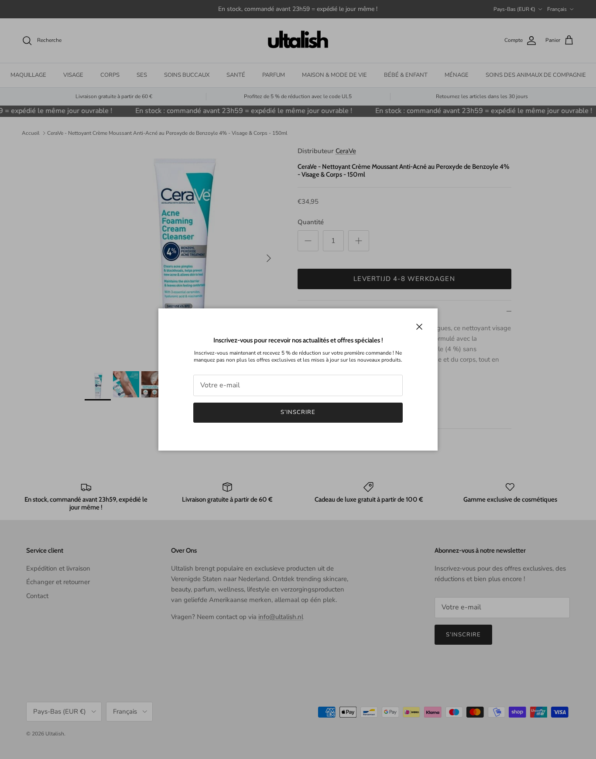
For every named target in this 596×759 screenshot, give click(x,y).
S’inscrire (298, 412)
